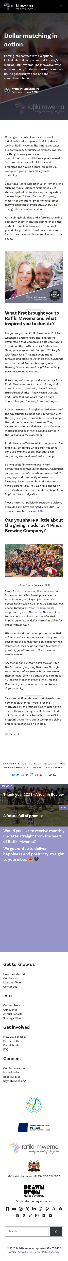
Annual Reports (12, 1014)
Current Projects (13, 1005)
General (14, 734)
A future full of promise (23, 815)
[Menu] (61, 6)
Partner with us (12, 1041)
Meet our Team (12, 982)
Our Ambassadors (14, 1068)
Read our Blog (11, 1077)
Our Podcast (11, 978)
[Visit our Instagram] (14, 1209)
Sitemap (55, 1252)
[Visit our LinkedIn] (34, 1209)
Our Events (10, 1010)
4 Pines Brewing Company (39, 196)
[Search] (56, 1231)
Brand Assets (11, 1045)
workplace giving (15, 171)
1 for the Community (42, 608)
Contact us (10, 987)
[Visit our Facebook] (7, 1209)
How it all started (14, 974)
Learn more (24, 719)
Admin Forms (25, 1252)
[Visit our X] (27, 1209)
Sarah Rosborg (14, 388)
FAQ (5, 1049)
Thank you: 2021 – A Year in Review (33, 794)
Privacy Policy (41, 1252)
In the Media (11, 1072)
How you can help (14, 1037)
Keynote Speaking (14, 1081)
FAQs (41, 511)
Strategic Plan (12, 1018)
